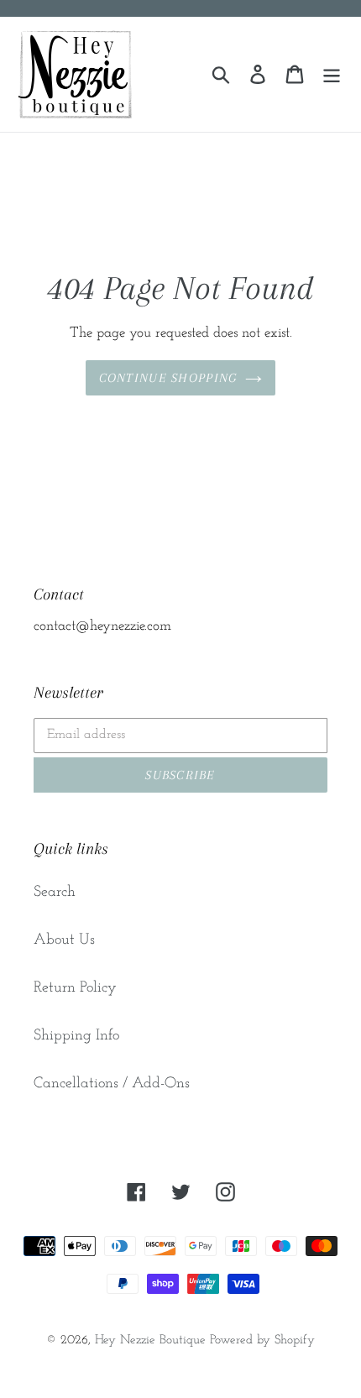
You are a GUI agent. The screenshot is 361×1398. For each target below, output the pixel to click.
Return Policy (75, 988)
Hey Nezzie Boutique (150, 1340)
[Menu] (331, 74)
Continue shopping (168, 377)
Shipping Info (76, 1036)
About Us (64, 940)
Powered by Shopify (262, 1340)
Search (55, 892)
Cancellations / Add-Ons (112, 1084)
